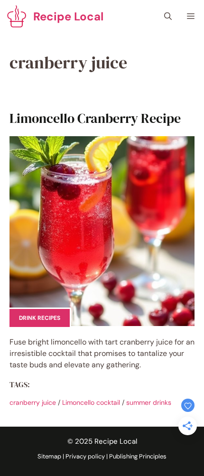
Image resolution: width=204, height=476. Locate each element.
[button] (168, 16)
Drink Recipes (39, 318)
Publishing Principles (138, 456)
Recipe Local (68, 16)
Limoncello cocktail (91, 402)
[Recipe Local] (16, 16)
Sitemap (49, 456)
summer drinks (148, 402)
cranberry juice (32, 402)
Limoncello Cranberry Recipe (95, 118)
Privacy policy (85, 456)
